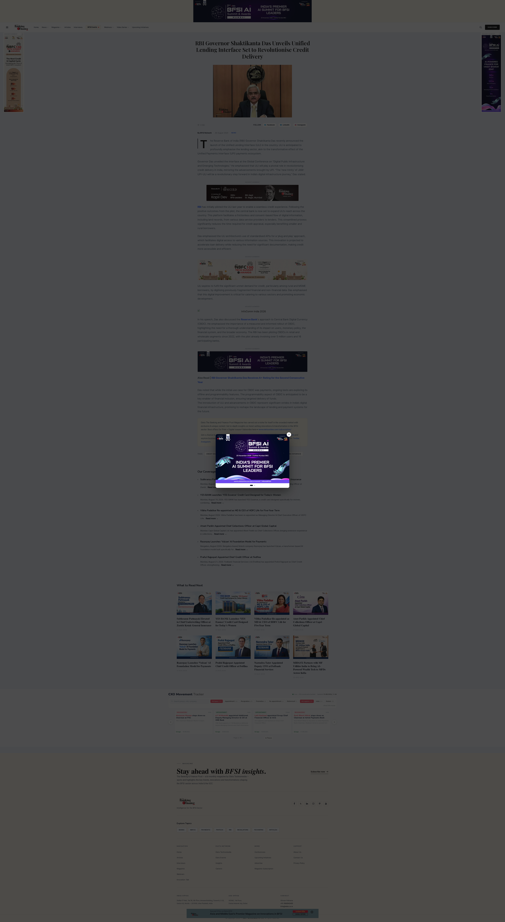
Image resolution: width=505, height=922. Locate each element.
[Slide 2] (254, 485)
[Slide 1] (251, 485)
